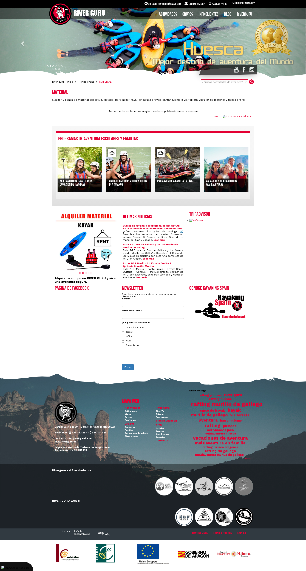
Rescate (130, 332)
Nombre (126, 299)
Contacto (162, 440)
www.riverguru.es (65, 441)
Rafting (129, 336)
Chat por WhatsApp (244, 3)
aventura (208, 420)
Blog (159, 424)
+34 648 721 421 (219, 4)
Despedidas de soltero (136, 433)
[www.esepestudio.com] (104, 534)
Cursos (128, 417)
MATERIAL (105, 81)
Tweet (216, 116)
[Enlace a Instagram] (252, 69)
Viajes (128, 341)
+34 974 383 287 (196, 4)
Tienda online (86, 81)
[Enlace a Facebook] (244, 69)
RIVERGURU (244, 14)
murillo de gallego (209, 415)
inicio (70, 81)
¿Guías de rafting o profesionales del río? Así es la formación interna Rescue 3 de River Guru (153, 227)
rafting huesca (220, 399)
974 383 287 (79, 432)
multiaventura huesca (220, 433)
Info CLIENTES (209, 14)
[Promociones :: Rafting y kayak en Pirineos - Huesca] (86, 241)
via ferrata (240, 415)
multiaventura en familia (220, 443)
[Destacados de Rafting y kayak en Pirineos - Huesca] (153, 43)
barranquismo (231, 420)
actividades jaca (220, 430)
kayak (234, 410)
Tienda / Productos (135, 327)
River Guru (162, 407)
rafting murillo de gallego (226, 404)
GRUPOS (187, 14)
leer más (159, 239)
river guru (233, 395)
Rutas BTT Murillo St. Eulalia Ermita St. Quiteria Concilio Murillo (148, 265)
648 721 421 (99, 432)
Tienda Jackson (166, 420)
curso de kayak (212, 411)
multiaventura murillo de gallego (219, 454)
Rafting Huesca (222, 532)
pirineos (229, 426)
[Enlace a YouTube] (236, 69)
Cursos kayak (132, 345)
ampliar (247, 458)
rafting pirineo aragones (220, 447)
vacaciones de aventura (220, 438)
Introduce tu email (132, 311)
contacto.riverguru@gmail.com (73, 438)
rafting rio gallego (220, 451)
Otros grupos (131, 436)
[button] (23, 43)
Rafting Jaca (200, 532)
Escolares (130, 427)
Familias (129, 430)
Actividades (133, 407)
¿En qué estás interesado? (136, 322)
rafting (212, 425)
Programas (130, 420)
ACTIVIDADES (168, 14)
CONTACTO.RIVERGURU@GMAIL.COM (164, 4)
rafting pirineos (210, 395)
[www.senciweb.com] (82, 534)
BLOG (227, 14)
